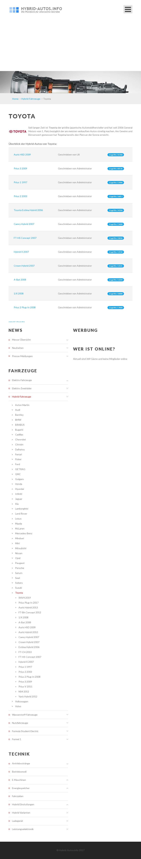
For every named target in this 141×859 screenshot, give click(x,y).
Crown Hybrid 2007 (24, 265)
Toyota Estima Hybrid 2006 (28, 210)
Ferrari (18, 454)
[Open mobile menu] (127, 9)
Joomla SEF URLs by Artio (17, 322)
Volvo (18, 706)
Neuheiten (18, 347)
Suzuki (18, 587)
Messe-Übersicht (21, 339)
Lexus (18, 518)
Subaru (19, 582)
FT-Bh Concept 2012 (30, 612)
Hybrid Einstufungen (23, 804)
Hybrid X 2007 (21, 251)
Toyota (19, 592)
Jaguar (18, 498)
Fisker (18, 459)
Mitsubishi (20, 548)
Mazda (18, 523)
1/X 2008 (19, 293)
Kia (17, 503)
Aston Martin (22, 405)
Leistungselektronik (23, 829)
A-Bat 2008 (20, 279)
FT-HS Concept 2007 (25, 237)
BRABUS (20, 424)
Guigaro (19, 479)
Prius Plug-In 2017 (29, 602)
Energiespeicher (21, 788)
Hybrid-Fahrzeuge (21, 396)
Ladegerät (17, 820)
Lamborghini (21, 508)
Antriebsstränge (21, 763)
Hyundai (19, 488)
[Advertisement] (70, 45)
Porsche (19, 567)
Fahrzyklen (17, 796)
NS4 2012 (24, 691)
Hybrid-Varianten (21, 812)
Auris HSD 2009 (22, 154)
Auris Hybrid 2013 (28, 607)
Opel (17, 558)
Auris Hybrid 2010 (28, 632)
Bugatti (19, 429)
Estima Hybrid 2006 (29, 647)
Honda (18, 483)
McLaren (19, 528)
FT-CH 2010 (25, 652)
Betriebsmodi (19, 771)
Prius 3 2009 (20, 168)
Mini (17, 543)
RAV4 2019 (25, 597)
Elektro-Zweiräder (22, 388)
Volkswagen (21, 701)
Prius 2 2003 (20, 196)
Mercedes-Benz (23, 533)
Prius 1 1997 (20, 182)
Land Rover (21, 513)
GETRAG (20, 469)
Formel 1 (16, 739)
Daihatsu (20, 449)
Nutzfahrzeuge (20, 722)
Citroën (19, 444)
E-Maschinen (19, 779)
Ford (17, 464)
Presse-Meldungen (22, 356)
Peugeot (20, 563)
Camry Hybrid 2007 (24, 224)
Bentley (19, 414)
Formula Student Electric (25, 731)
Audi (17, 409)
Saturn (18, 572)
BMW (18, 419)
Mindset (19, 538)
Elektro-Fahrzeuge (22, 380)
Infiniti (18, 493)
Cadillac (19, 434)
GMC (18, 474)
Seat (17, 577)
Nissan (18, 553)
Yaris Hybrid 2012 (28, 696)
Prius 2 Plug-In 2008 (25, 307)
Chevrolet (20, 439)
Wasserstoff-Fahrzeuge (24, 714)
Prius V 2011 (25, 686)
